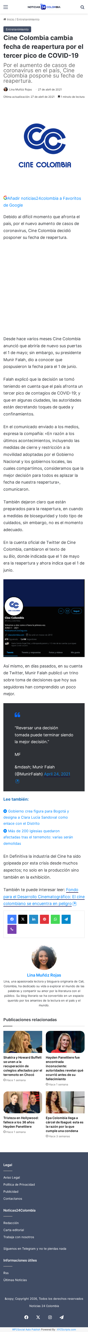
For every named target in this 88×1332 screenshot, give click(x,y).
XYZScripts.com (66, 1329)
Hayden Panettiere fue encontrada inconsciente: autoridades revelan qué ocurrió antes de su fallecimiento (64, 1068)
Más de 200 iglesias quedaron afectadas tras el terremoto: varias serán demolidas (38, 837)
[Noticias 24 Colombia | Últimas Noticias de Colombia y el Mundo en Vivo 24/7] (44, 6)
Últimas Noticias (15, 1280)
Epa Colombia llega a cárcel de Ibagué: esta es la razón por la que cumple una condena (64, 1124)
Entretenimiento (28, 19)
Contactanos (12, 1198)
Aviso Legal (11, 1177)
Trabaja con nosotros (18, 1237)
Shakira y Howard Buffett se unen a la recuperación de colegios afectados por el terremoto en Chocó (22, 1066)
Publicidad (10, 1191)
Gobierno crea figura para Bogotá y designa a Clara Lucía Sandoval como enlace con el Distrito (36, 817)
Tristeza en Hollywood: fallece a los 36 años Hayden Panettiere (21, 1122)
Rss (6, 1273)
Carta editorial (13, 1230)
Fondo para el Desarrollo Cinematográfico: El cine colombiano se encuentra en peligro (44, 896)
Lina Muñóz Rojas (20, 89)
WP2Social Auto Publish (26, 1329)
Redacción (11, 1223)
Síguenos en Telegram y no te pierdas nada (34, 1248)
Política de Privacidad (19, 1184)
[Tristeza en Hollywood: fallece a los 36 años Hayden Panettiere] (22, 1102)
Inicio (10, 19)
